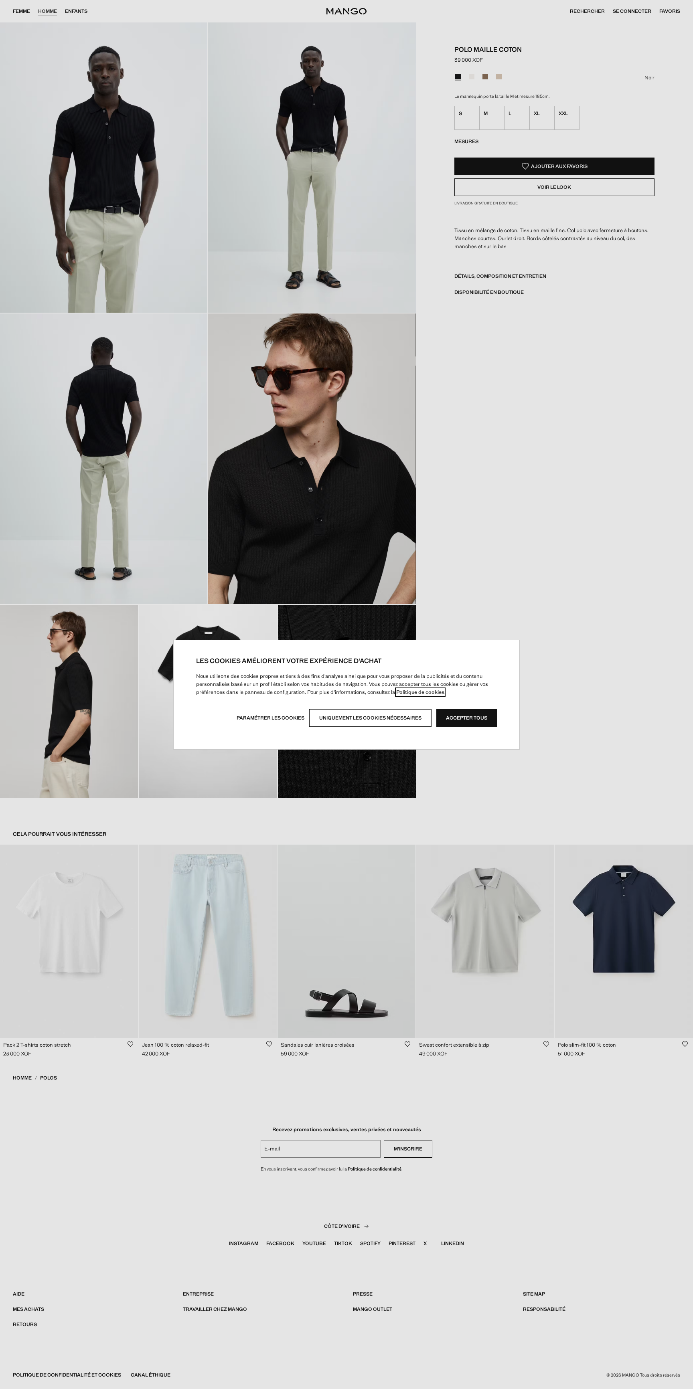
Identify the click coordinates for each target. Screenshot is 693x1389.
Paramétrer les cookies (270, 718)
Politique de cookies (420, 692)
